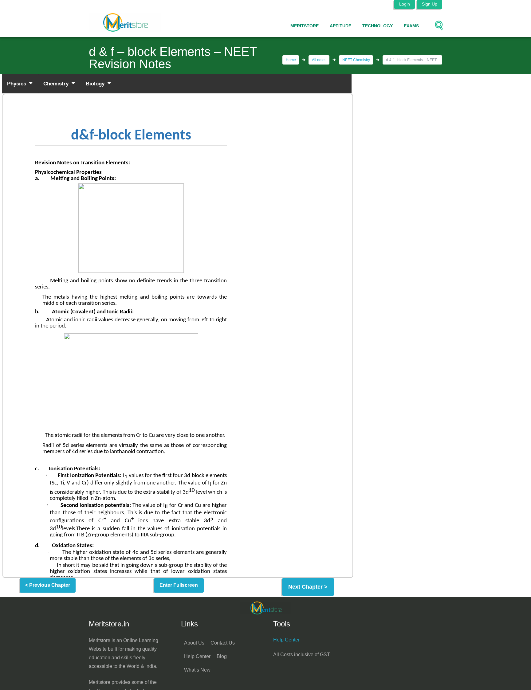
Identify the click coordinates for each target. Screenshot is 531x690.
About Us (194, 642)
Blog (222, 656)
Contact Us (222, 642)
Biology (96, 83)
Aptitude (340, 25)
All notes (319, 60)
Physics (17, 83)
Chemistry (56, 83)
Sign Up (429, 4)
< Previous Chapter (47, 585)
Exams (411, 25)
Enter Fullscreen (178, 585)
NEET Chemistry (356, 60)
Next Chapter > (308, 587)
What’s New (197, 669)
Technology (377, 25)
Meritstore (304, 25)
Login (404, 4)
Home (291, 60)
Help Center (197, 656)
